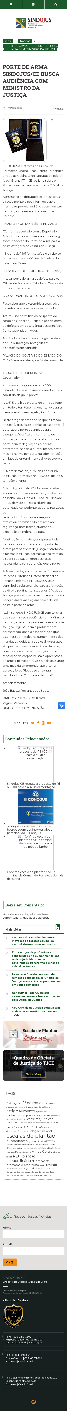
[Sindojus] (33, 23)
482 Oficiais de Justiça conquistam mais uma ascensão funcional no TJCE (36, 1011)
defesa (30, 1126)
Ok (8, 1262)
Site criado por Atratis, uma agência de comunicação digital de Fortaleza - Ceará (33, 1402)
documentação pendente (18, 1131)
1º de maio (32, 1103)
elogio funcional (41, 1131)
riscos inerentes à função (17, 1168)
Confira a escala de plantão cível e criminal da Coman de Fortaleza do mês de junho (35, 875)
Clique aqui (27, 917)
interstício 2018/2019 (45, 1141)
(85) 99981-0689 (15, 1339)
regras (42, 1165)
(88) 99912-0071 (34, 1339)
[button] (11, 4)
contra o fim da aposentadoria (35, 1123)
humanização (17, 1141)
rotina (33, 1168)
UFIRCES (47, 1175)
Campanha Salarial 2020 (35, 1115)
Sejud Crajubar (45, 1168)
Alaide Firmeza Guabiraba (23, 1107)
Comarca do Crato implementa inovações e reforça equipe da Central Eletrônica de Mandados (34, 941)
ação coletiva (42, 1112)
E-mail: (7, 1244)
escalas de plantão (30, 1136)
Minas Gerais (41, 1151)
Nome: (7, 1227)
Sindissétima (36, 1175)
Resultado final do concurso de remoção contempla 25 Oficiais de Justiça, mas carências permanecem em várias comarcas (36, 979)
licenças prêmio (30, 1148)
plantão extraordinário (20, 1158)
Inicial (7, 41)
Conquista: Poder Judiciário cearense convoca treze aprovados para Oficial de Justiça (36, 996)
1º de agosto (14, 1103)
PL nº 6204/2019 (40, 1161)
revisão (51, 1165)
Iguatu (32, 1141)
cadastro (13, 1115)
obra (55, 1152)
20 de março (47, 1103)
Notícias (25, 41)
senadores (23, 1175)
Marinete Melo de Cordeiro (18, 1152)
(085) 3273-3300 (22, 1336)
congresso (13, 1122)
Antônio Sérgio (43, 1107)
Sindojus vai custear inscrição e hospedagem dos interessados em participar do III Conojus (31, 829)
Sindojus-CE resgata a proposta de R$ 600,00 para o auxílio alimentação (34, 785)
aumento (27, 1111)
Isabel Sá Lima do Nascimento (20, 1145)
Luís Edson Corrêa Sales (48, 1148)
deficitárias (44, 1127)
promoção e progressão (22, 1165)
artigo (12, 1110)
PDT (17, 1156)
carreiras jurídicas (40, 1119)
